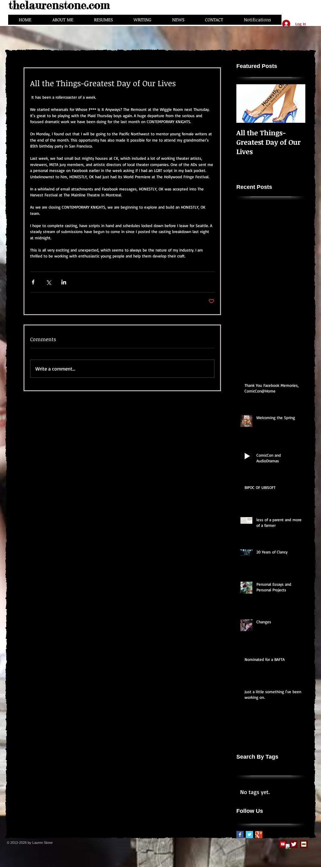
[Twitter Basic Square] (249, 834)
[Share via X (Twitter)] (48, 282)
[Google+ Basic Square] (258, 834)
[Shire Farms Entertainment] (282, 844)
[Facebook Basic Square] (240, 834)
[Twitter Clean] (294, 844)
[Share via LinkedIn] (64, 282)
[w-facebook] (288, 846)
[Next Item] (295, 103)
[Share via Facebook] (33, 282)
